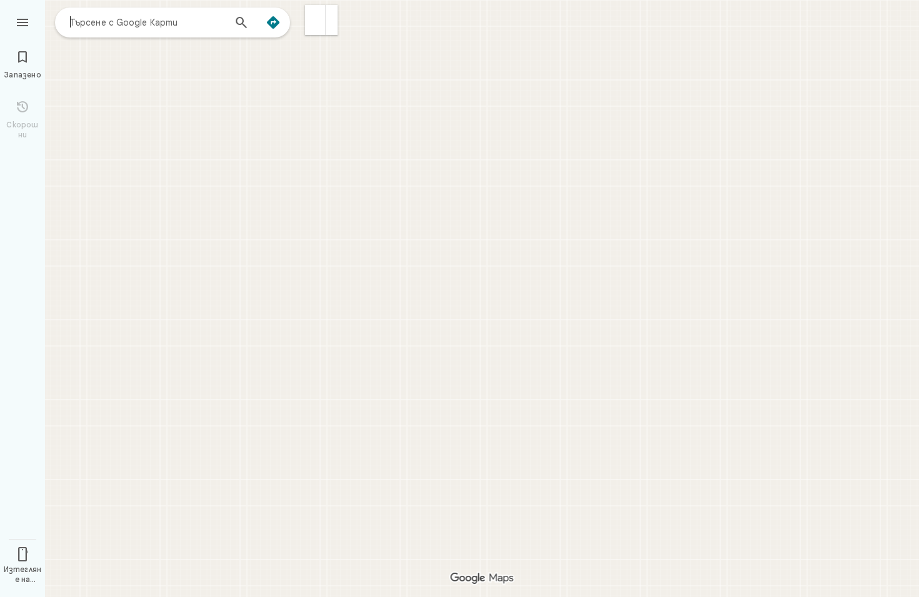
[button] (315, 20)
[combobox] (147, 21)
